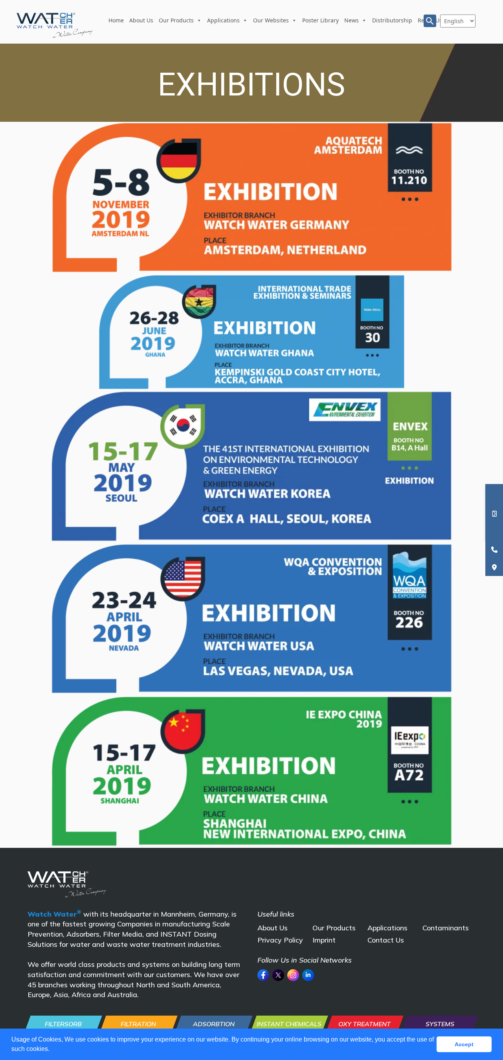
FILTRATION (138, 1024)
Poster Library (320, 20)
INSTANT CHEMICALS (289, 1024)
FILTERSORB (63, 1024)
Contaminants (445, 927)
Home (116, 20)
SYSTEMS (440, 1024)
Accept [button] (464, 1044)
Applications (223, 20)
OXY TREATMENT (364, 1024)
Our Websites (271, 20)
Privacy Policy (280, 939)
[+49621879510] (494, 549)
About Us (141, 20)
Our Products (176, 20)
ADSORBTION (214, 1024)
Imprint (324, 939)
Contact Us (385, 939)
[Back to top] (483, 1012)
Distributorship (392, 20)
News (351, 20)
